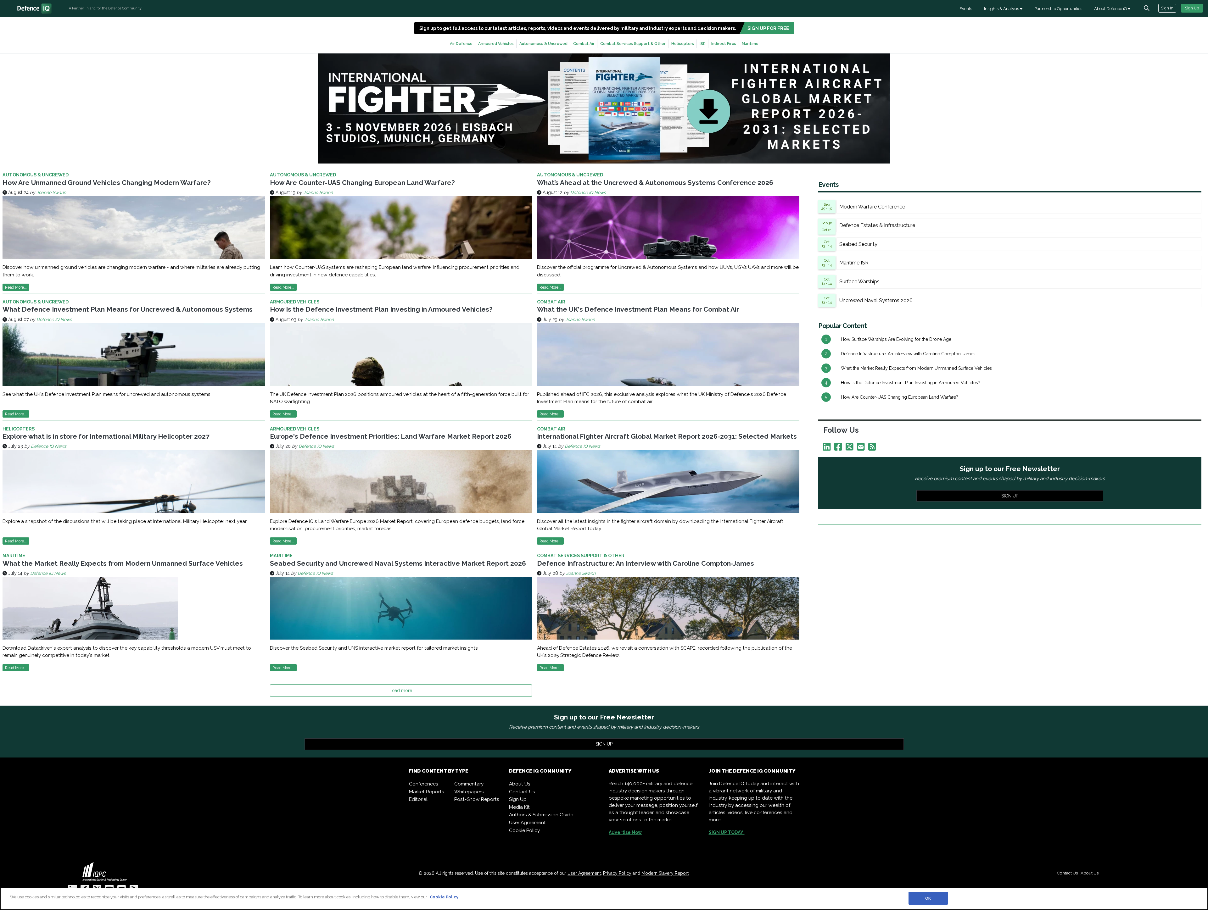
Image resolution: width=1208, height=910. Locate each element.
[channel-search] (1147, 8)
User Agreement (527, 822)
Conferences (423, 784)
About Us (519, 784)
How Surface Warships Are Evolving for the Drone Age (896, 339)
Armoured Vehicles (496, 43)
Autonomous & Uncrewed (543, 43)
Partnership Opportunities (1058, 8)
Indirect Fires (723, 43)
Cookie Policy (524, 830)
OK (928, 898)
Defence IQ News (588, 192)
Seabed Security (858, 244)
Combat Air (584, 43)
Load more (400, 690)
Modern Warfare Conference (872, 207)
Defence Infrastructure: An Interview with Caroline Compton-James (645, 563)
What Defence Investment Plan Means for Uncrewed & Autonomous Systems (128, 309)
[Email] (862, 448)
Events (965, 8)
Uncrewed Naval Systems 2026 (876, 300)
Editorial (418, 799)
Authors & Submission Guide (541, 815)
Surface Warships (859, 282)
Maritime (750, 43)
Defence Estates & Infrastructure (877, 225)
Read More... (16, 287)
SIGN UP (1009, 495)
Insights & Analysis (1002, 8)
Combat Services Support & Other (633, 43)
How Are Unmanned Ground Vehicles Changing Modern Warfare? (107, 182)
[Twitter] (851, 448)
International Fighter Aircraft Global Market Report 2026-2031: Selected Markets (667, 436)
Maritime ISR (854, 263)
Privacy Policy (617, 873)
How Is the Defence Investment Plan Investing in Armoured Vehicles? (381, 309)
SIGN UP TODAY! (727, 832)
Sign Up (1192, 8)
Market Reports (426, 792)
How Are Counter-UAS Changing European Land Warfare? (362, 182)
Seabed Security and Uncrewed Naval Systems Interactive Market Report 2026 (398, 563)
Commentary (469, 784)
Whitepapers (469, 792)
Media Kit (519, 807)
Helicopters (682, 43)
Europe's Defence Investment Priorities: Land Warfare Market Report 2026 (391, 436)
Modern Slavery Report (665, 873)
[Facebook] (839, 448)
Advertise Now (625, 832)
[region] (604, 899)
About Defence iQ (1111, 8)
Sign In (1167, 8)
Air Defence (461, 43)
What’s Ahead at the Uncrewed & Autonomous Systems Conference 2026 (655, 182)
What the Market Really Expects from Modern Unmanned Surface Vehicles (123, 563)
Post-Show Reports (476, 799)
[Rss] (873, 448)
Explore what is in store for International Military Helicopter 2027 (106, 436)
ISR (703, 43)
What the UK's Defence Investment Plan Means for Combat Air (638, 309)
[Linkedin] (828, 448)
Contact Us (522, 792)
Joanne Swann (51, 192)
